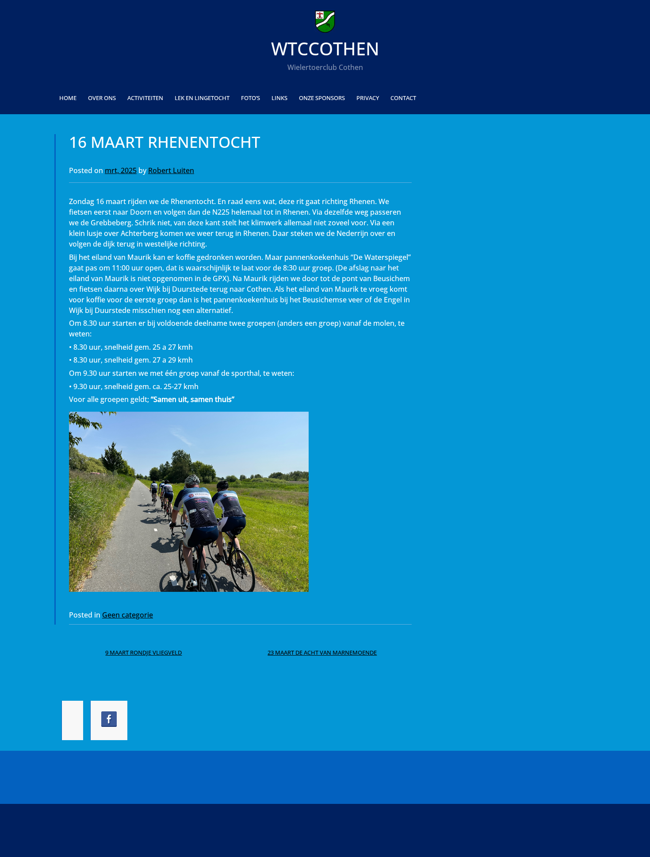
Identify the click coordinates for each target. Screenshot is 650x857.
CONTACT (403, 98)
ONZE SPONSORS (322, 98)
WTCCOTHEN (325, 48)
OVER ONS (102, 98)
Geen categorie (127, 615)
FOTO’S (250, 98)
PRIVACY (367, 98)
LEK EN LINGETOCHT (202, 98)
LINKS (279, 98)
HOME (67, 98)
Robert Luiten (171, 170)
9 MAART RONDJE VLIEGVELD (143, 652)
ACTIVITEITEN (145, 98)
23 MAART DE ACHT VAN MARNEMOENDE (322, 652)
